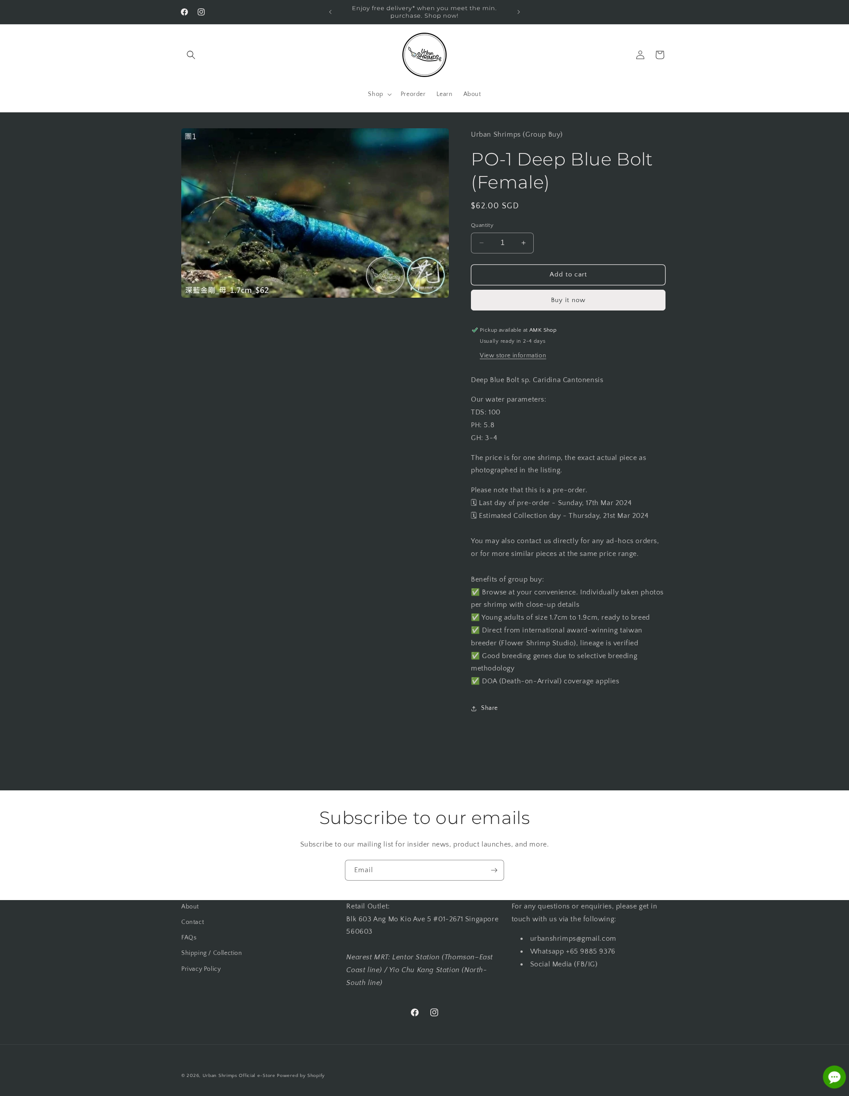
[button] (191, 55)
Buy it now (568, 300)
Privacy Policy (201, 969)
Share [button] (489, 708)
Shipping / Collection (211, 953)
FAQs (188, 937)
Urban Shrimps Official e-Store (239, 1075)
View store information (513, 355)
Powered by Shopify (301, 1075)
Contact (192, 922)
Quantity (482, 225)
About (190, 906)
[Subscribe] (494, 870)
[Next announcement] (518, 12)
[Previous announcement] (330, 12)
